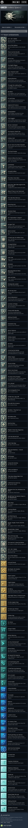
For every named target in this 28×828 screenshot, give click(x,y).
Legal (2, 822)
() (14, 2)
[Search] (26, 31)
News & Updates (7, 27)
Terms (5, 822)
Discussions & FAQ (20, 27)
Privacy (8, 822)
